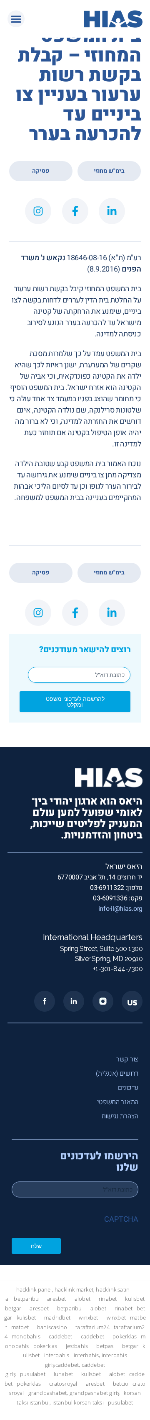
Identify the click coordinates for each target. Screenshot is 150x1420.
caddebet (60, 1336)
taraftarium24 (92, 1327)
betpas (104, 1346)
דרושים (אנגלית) (117, 1074)
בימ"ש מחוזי (109, 171)
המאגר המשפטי (117, 1102)
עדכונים (128, 1088)
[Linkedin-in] (112, 211)
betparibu (26, 1298)
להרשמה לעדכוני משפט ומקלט (75, 701)
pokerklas (124, 1336)
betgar (13, 1308)
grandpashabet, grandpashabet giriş (74, 1393)
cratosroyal (63, 1383)
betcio (120, 1383)
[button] (16, 19)
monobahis (26, 1336)
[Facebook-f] (75, 211)
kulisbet (135, 1298)
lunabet (63, 1374)
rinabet (108, 1298)
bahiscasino (52, 1327)
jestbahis (77, 1346)
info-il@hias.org (120, 909)
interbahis (57, 1355)
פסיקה (40, 171)
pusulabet (32, 1374)
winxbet (88, 1317)
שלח (36, 1246)
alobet (82, 1298)
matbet (20, 1327)
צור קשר (127, 1059)
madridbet (57, 1317)
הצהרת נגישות (120, 1116)
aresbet (56, 1298)
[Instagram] (38, 211)
